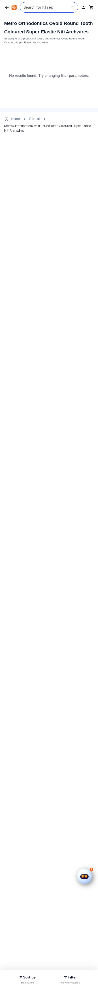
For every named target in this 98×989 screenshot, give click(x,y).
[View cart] (91, 7)
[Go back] (6, 7)
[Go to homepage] (14, 7)
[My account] (83, 7)
